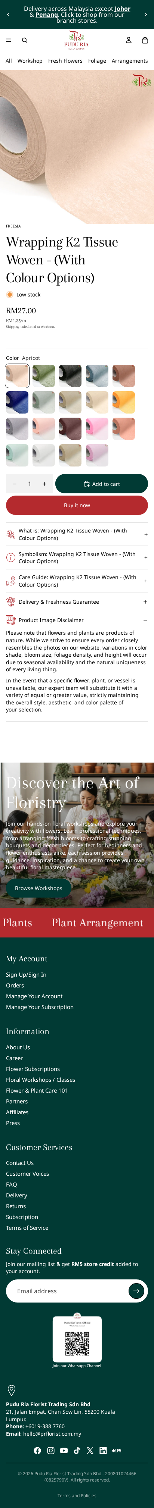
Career (14, 1058)
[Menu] (8, 40)
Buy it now (77, 505)
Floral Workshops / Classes (40, 1079)
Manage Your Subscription (40, 1007)
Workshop (30, 60)
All (9, 60)
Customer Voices (27, 1174)
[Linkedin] (103, 1450)
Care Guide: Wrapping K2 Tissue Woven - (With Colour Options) (77, 581)
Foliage (97, 60)
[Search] (24, 40)
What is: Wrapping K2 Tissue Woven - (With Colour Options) (73, 534)
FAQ (11, 1184)
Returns (16, 1206)
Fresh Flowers (65, 60)
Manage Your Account (34, 996)
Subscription (22, 1217)
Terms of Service (27, 1228)
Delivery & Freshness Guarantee (59, 601)
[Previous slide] (8, 14)
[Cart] (145, 40)
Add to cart (106, 483)
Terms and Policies (77, 1495)
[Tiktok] (77, 1450)
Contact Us (20, 1163)
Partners (17, 1101)
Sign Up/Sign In (26, 974)
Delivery (16, 1195)
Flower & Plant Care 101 (37, 1090)
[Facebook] (37, 1450)
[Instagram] (50, 1450)
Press (13, 1123)
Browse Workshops (38, 888)
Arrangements (130, 60)
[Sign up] (136, 1291)
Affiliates (17, 1112)
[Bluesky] (116, 1450)
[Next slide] (146, 14)
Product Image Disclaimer (51, 619)
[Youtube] (63, 1450)
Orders (15, 985)
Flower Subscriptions (33, 1068)
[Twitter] (90, 1450)
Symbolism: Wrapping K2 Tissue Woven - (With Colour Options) (77, 557)
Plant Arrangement (76, 922)
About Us (18, 1047)
